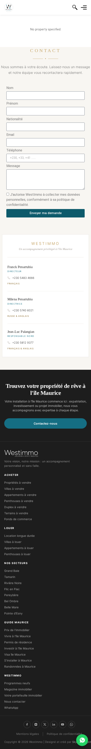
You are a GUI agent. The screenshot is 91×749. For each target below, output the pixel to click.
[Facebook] (27, 724)
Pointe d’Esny (13, 613)
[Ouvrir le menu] (84, 7)
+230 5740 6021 (22, 310)
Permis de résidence (18, 642)
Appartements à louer (19, 548)
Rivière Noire (13, 583)
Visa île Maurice (15, 654)
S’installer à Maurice (18, 660)
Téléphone (14, 150)
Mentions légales (27, 734)
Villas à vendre (14, 488)
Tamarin (9, 577)
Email (10, 135)
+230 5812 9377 (22, 342)
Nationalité (14, 119)
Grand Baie (11, 570)
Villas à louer (12, 542)
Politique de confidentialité (64, 734)
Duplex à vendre (15, 507)
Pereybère (11, 595)
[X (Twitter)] (44, 724)
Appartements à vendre (20, 495)
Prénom (12, 103)
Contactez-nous (45, 423)
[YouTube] (62, 724)
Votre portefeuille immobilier (23, 695)
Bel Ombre (11, 601)
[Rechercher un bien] (74, 7)
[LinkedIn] (53, 724)
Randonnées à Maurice (20, 666)
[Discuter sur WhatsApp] (82, 740)
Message (13, 166)
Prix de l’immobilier (16, 630)
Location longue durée (19, 535)
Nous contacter (14, 701)
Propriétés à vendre (17, 482)
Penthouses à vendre (18, 501)
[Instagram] (36, 724)
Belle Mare (11, 607)
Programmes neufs (17, 683)
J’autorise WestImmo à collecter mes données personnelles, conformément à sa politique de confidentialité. (43, 199)
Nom (9, 88)
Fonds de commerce (18, 519)
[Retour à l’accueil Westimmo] (8, 7)
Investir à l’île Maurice (19, 648)
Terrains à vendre (16, 513)
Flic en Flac (12, 589)
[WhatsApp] (71, 724)
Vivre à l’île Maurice (17, 636)
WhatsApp (11, 707)
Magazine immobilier (18, 689)
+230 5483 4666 (23, 277)
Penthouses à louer (17, 554)
